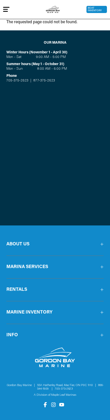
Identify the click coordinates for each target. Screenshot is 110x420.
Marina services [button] (27, 267)
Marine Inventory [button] (29, 312)
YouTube (61, 404)
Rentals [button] (16, 289)
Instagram (53, 404)
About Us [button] (17, 244)
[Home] (53, 9)
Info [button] (12, 335)
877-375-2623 (43, 80)
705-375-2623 (17, 80)
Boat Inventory (95, 9)
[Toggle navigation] (6, 9)
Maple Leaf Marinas (63, 395)
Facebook (45, 404)
